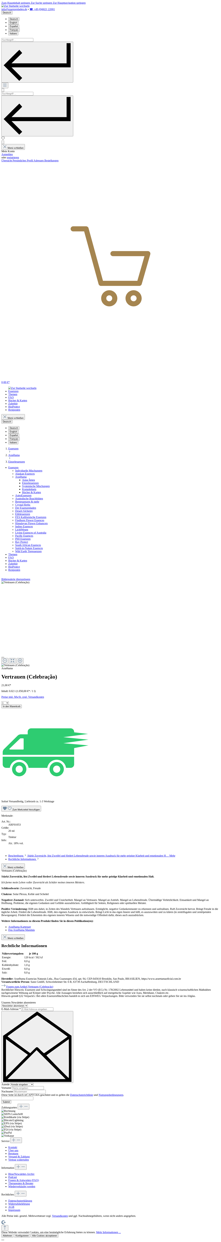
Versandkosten (60, 1215)
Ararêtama (21, 476)
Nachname (7, 1091)
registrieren (13, 157)
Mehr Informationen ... (108, 1232)
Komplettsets (29, 489)
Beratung (13, 1153)
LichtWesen (21, 529)
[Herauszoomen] (4, 661)
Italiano (13, 33)
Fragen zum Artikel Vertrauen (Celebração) (29, 986)
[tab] (91, 855)
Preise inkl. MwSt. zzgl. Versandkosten (22, 696)
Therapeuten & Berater (20, 1183)
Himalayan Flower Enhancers (31, 523)
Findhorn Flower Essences (29, 520)
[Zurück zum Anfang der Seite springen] (4, 1228)
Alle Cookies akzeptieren (44, 1235)
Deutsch (14, 19)
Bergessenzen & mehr (27, 501)
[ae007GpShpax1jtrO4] (15, 582)
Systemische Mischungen (36, 486)
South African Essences (28, 545)
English (13, 22)
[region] (110, 624)
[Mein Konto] (2, 142)
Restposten (14, 569)
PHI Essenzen (23, 538)
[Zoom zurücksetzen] (12, 661)
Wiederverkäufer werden (21, 1186)
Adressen (38, 160)
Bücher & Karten (31, 492)
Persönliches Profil (23, 160)
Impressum (14, 1210)
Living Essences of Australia (30, 532)
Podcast (12, 1177)
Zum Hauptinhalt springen (16, 2)
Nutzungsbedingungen (111, 1094)
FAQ (11, 557)
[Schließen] (2, 657)
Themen (12, 554)
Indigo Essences (24, 526)
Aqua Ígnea (28, 479)
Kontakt (12, 1147)
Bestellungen (51, 160)
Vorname (6, 1087)
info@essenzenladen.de (14, 9)
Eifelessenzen (22, 514)
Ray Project (21, 542)
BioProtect (14, 566)
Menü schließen (15, 148)
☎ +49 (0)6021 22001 (42, 9)
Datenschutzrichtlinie (81, 1094)
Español (14, 26)
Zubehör (13, 563)
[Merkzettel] (3, 138)
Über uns (13, 1150)
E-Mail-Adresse (11, 1009)
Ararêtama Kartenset (19, 926)
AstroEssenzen (23, 495)
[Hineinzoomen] (20, 661)
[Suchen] (37, 62)
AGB (11, 1206)
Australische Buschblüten (29, 498)
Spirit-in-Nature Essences (29, 548)
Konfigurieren (22, 1235)
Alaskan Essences (25, 473)
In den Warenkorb (11, 706)
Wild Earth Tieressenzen (28, 551)
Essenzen (13, 467)
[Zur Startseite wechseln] (15, 5)
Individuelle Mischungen (28, 470)
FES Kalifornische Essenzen (30, 517)
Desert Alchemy (24, 510)
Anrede (5, 1084)
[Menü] (4, 85)
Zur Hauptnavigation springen (69, 2)
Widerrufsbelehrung (19, 1203)
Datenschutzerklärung (20, 1200)
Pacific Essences (24, 535)
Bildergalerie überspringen (15, 579)
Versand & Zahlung (19, 1156)
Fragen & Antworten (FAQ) (23, 1180)
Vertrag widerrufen (18, 1159)
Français (14, 30)
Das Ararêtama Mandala (21, 929)
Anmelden (7, 154)
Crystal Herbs (22, 504)
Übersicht (7, 160)
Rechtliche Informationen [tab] (22, 859)
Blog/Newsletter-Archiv (21, 1174)
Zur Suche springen (42, 2)
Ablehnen (7, 1235)
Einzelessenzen (30, 483)
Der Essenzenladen (25, 507)
